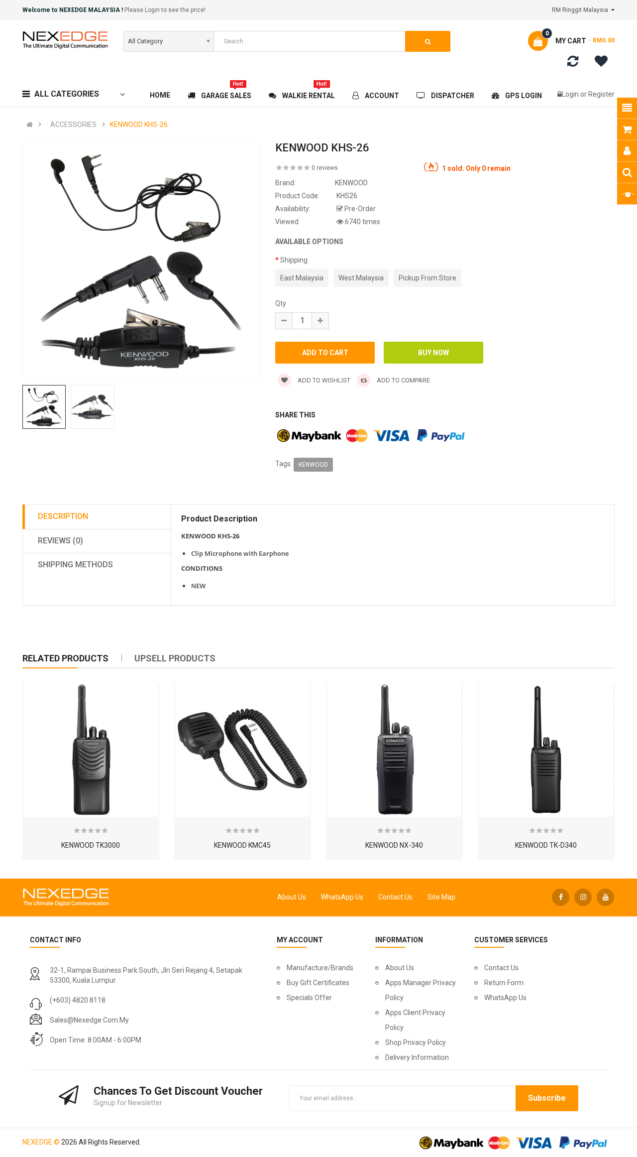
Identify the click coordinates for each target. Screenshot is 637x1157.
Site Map (441, 897)
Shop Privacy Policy (415, 1042)
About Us (291, 897)
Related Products (65, 658)
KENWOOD (313, 464)
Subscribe (547, 1098)
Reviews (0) (60, 540)
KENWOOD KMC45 (242, 845)
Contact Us (395, 897)
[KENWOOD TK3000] (90, 749)
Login (571, 94)
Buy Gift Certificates (318, 983)
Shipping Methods (75, 564)
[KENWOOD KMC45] (242, 749)
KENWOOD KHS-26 (139, 124)
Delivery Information (417, 1057)
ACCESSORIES (73, 124)
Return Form (504, 983)
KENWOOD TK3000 (90, 845)
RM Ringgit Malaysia (581, 9)
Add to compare (402, 380)
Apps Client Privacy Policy (415, 1020)
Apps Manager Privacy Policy (420, 990)
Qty (280, 303)
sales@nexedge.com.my (89, 1020)
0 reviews (325, 167)
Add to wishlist (323, 380)
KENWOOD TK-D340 (546, 845)
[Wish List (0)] (605, 63)
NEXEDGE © (41, 1142)
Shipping (294, 260)
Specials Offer (309, 998)
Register (601, 94)
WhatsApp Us (342, 897)
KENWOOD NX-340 (394, 845)
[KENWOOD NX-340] (394, 749)
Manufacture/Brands (320, 968)
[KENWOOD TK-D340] (546, 749)
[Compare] (572, 63)
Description (63, 516)
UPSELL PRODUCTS (174, 658)
